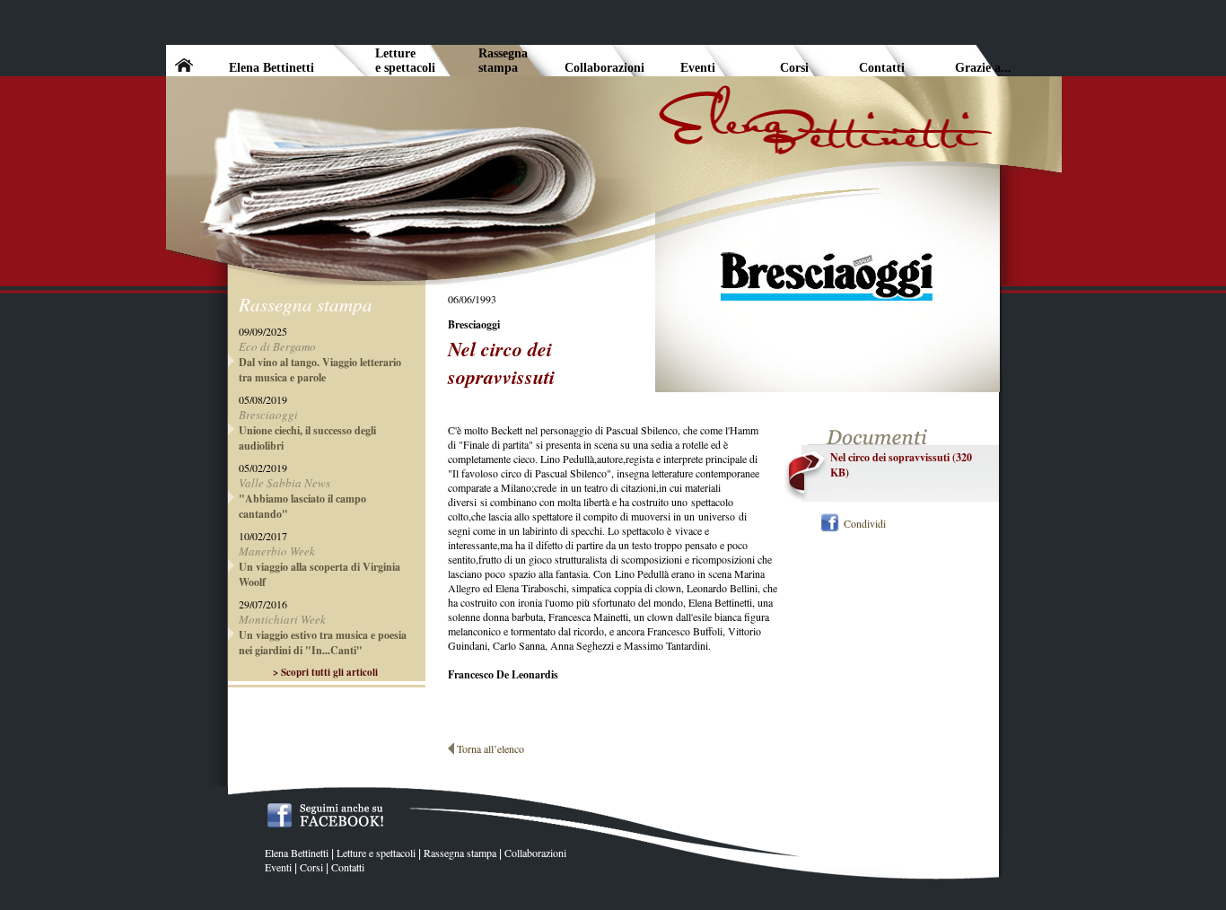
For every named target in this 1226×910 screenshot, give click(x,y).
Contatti (347, 867)
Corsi (311, 867)
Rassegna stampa (460, 852)
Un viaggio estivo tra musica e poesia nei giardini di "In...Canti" (323, 642)
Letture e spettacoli (376, 852)
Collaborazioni (535, 852)
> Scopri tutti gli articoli (325, 672)
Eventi (278, 867)
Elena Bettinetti (296, 852)
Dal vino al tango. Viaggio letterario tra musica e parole (320, 369)
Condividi (865, 523)
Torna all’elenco (490, 748)
